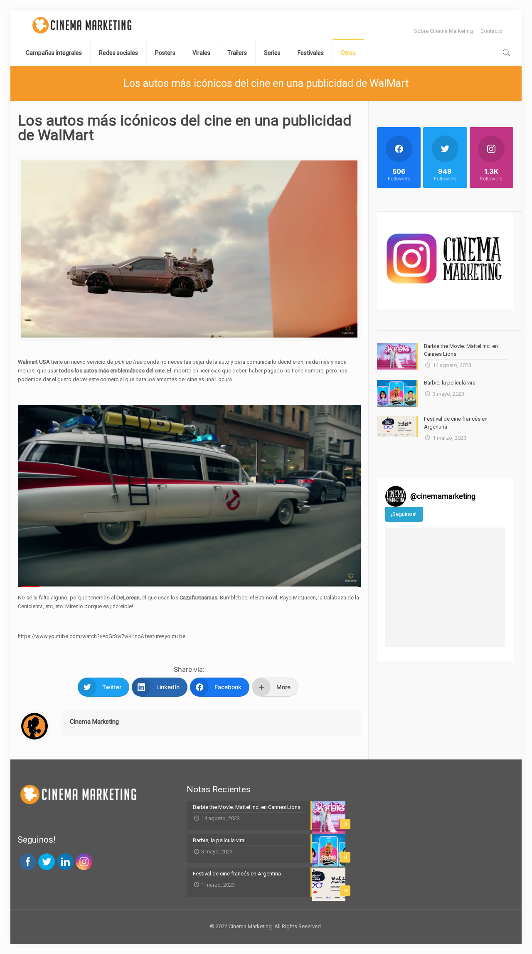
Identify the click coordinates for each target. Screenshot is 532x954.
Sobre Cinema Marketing (443, 31)
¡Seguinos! (403, 514)
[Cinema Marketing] (82, 25)
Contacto (491, 31)
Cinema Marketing (94, 721)
